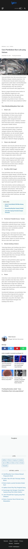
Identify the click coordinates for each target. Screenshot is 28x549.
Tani (17, 462)
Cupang (15, 460)
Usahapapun (16, 546)
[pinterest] (17, 348)
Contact (16, 541)
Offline (7, 462)
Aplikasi (4, 460)
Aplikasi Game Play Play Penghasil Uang (14, 487)
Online (12, 462)
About (10, 541)
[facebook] (5, 348)
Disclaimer (16, 543)
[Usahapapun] (14, 3)
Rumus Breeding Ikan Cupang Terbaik (14, 208)
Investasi (21, 460)
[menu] (3, 8)
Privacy (21, 541)
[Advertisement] (14, 27)
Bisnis (9, 460)
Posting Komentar (16, 55)
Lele (3, 462)
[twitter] (11, 348)
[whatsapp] (23, 348)
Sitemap (11, 543)
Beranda (6, 541)
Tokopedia (4, 465)
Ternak (21, 462)
